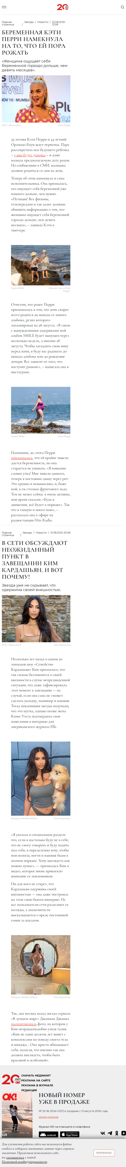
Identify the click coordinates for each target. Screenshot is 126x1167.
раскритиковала (24, 1023)
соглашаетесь (15, 1157)
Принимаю (104, 1152)
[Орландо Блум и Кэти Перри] (40, 265)
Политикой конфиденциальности (24, 1162)
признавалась (22, 457)
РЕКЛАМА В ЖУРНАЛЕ (37, 1085)
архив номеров (48, 1117)
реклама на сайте (35, 1080)
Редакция (29, 1090)
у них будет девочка (29, 155)
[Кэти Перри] (40, 410)
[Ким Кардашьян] (40, 779)
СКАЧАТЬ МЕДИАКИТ (36, 1075)
